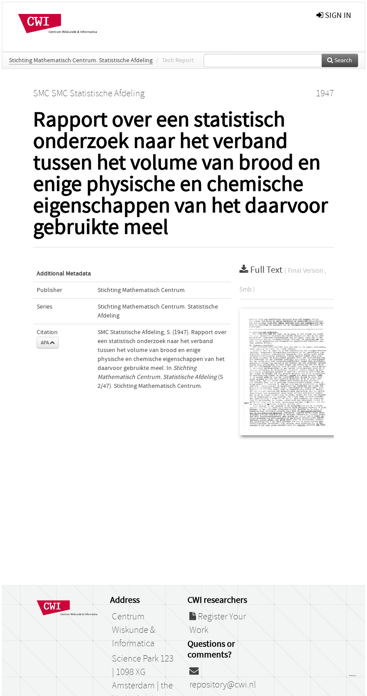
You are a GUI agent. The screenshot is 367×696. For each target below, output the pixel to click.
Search (342, 60)
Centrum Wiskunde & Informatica (133, 630)
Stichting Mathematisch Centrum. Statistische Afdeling (81, 60)
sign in (337, 15)
